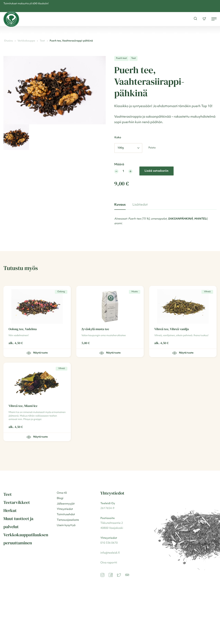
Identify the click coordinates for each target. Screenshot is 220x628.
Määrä (119, 164)
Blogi (60, 498)
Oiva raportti (108, 562)
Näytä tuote (113, 353)
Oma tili (62, 493)
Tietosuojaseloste (68, 520)
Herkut (9, 510)
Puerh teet (121, 58)
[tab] (120, 205)
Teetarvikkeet (16, 502)
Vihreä (207, 292)
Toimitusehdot (66, 514)
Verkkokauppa (26, 41)
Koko (117, 137)
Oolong (61, 292)
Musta (134, 292)
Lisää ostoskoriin (156, 170)
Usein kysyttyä (66, 525)
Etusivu (8, 41)
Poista (152, 148)
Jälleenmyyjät (66, 503)
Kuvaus (120, 204)
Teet (42, 41)
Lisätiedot (140, 204)
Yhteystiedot (65, 509)
